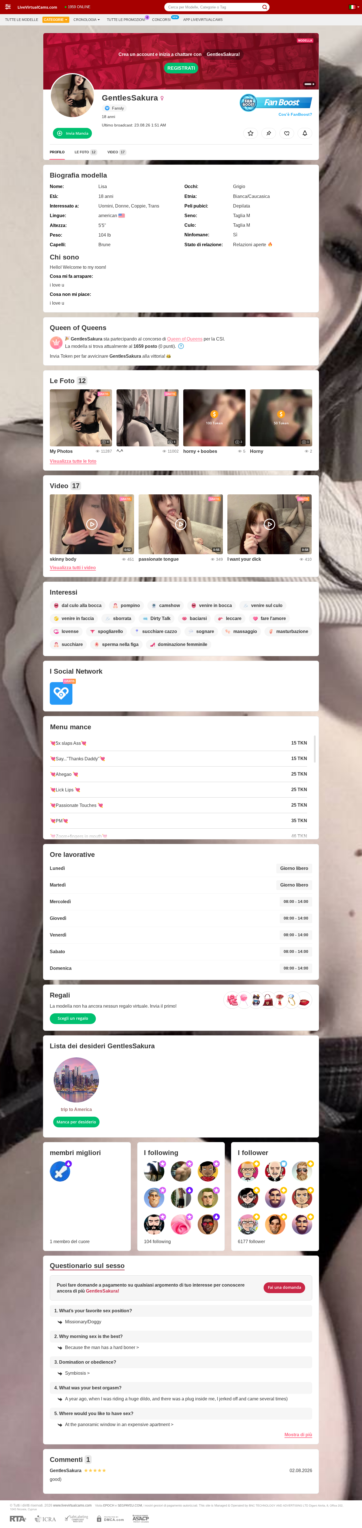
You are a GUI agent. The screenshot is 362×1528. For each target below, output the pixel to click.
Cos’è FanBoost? (295, 114)
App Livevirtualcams (203, 20)
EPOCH (108, 1505)
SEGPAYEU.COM (130, 1505)
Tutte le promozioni (126, 20)
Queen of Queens (184, 339)
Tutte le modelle (21, 20)
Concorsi (161, 20)
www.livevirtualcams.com (72, 1505)
